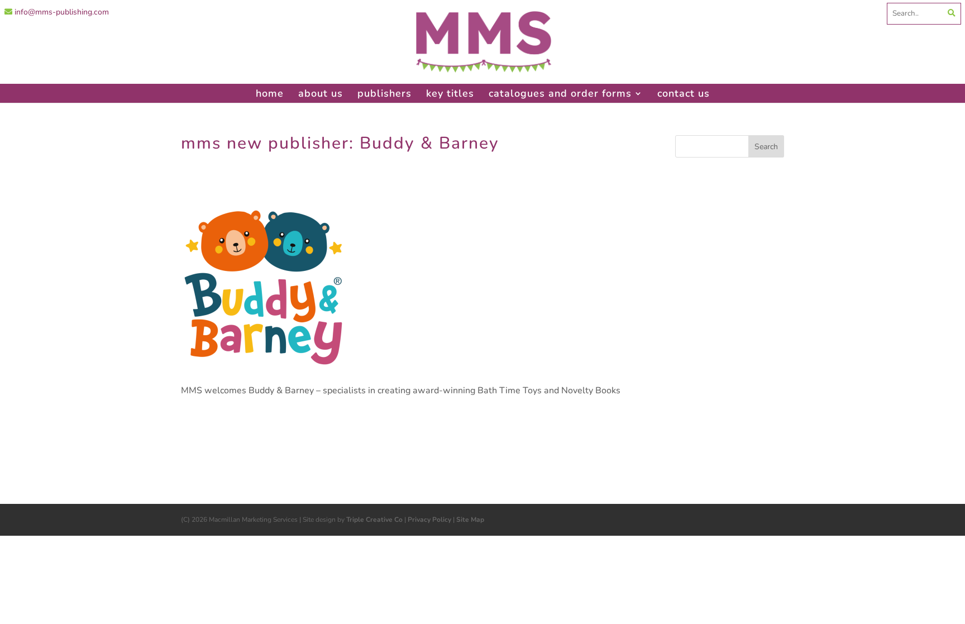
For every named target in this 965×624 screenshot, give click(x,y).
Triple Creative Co (374, 519)
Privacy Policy (429, 519)
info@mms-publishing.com (60, 12)
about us (320, 93)
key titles (450, 93)
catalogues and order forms (560, 93)
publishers (384, 93)
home (270, 93)
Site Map (470, 519)
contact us (683, 93)
